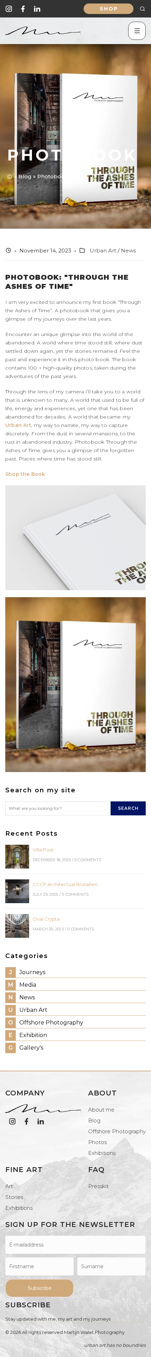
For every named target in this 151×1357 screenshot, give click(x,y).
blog (25, 176)
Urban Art (103, 250)
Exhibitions (102, 1153)
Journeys (27, 972)
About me (101, 1109)
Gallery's (25, 1047)
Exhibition (28, 1035)
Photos (97, 1142)
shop (109, 9)
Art (9, 1186)
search (128, 808)
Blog (94, 1120)
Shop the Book (25, 474)
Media (22, 984)
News (128, 250)
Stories (14, 1197)
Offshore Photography (45, 1022)
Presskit (98, 1186)
